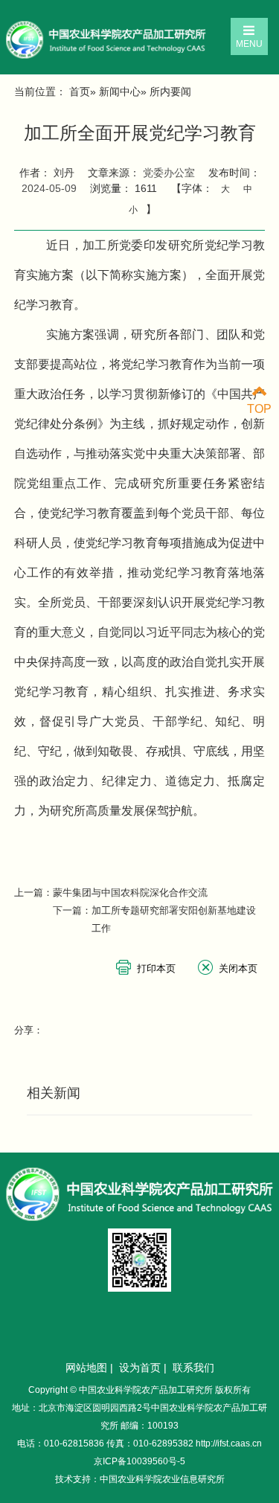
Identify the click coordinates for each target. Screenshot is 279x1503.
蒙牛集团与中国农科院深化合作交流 (130, 892)
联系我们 (193, 1368)
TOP (259, 409)
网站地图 (86, 1368)
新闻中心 (120, 91)
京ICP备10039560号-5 (139, 1461)
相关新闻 (53, 1093)
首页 (79, 91)
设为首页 (140, 1368)
